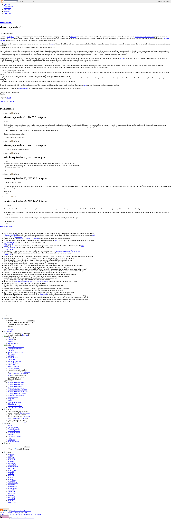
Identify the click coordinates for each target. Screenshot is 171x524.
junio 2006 (11, 459)
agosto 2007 (12, 481)
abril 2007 (11, 474)
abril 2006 (11, 456)
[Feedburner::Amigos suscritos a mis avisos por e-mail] (14, 330)
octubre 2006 (12, 465)
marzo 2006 (11, 454)
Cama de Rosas (13, 427)
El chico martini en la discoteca (17, 390)
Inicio (10, 226)
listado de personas (33, 238)
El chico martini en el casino (17, 393)
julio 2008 (11, 500)
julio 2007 (11, 479)
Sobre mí (7, 4)
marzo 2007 (11, 472)
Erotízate (10, 434)
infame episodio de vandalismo (144, 37)
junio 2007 (11, 477)
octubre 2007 (12, 484)
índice (22, 238)
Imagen (10, 341)
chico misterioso (23, 88)
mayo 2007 (11, 475)
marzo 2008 (11, 493)
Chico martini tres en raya (16, 388)
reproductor (18, 237)
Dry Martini (11, 354)
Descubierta (6, 22)
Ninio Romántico (13, 441)
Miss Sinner (11, 440)
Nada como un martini (15, 402)
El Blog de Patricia (14, 432)
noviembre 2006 (13, 467)
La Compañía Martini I (15, 406)
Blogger (10, 330)
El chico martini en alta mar (16, 386)
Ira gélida (11, 399)
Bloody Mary (12, 359)
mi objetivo (10, 37)
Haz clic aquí (8, 244)
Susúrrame (3, 101)
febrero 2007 (12, 470)
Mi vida (9, 98)
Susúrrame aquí (25, 413)
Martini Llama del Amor (15, 352)
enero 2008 (11, 490)
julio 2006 (11, 461)
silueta (122, 58)
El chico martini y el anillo (16, 384)
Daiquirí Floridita (13, 368)
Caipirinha (11, 350)
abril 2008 (11, 495)
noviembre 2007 (13, 486)
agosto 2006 (12, 463)
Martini (10, 425)
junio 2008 (11, 499)
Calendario (7, 8)
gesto (85, 85)
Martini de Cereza (13, 363)
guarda (52, 44)
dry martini (43, 294)
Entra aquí (25, 335)
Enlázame (7, 9)
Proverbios (7, 13)
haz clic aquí (8, 255)
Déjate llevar (12, 404)
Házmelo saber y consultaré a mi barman (67, 251)
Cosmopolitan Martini (15, 348)
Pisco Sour (11, 365)
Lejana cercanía (13, 397)
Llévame (11, 101)
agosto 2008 (12, 502)
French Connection (14, 366)
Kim (9, 438)
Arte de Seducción (13, 429)
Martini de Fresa (13, 357)
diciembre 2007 (13, 488)
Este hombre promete (14, 436)
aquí (93, 235)
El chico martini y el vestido (16, 382)
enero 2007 (11, 468)
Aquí (9, 375)
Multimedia (11, 343)
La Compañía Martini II (15, 407)
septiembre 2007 (13, 483)
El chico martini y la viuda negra (18, 391)
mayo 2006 (11, 458)
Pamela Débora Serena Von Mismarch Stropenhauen (31, 281)
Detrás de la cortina (14, 431)
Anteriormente (8, 6)
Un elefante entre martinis (16, 395)
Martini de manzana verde (16, 347)
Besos (10, 400)
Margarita (11, 356)
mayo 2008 (11, 497)
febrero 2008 (12, 492)
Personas (7, 11)
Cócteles (10, 340)
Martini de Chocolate (14, 361)
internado (73, 37)
